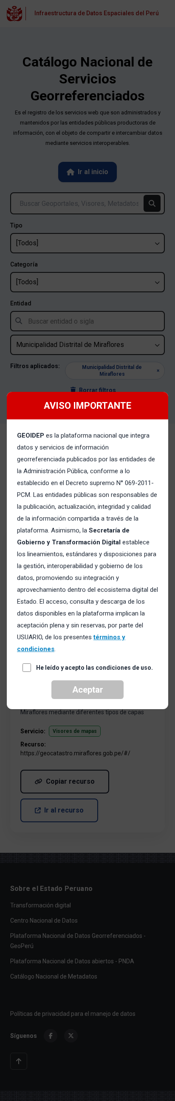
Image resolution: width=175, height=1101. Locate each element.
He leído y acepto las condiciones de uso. (94, 667)
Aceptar (87, 690)
